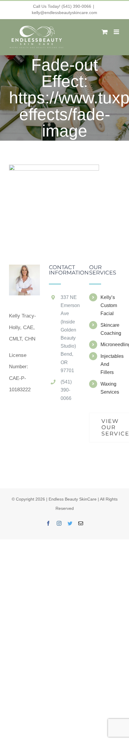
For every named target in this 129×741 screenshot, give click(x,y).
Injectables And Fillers (110, 364)
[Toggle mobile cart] (105, 32)
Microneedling (110, 344)
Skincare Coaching (110, 329)
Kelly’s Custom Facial (108, 305)
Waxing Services (109, 388)
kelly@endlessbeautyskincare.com (64, 12)
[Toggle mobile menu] (117, 32)
